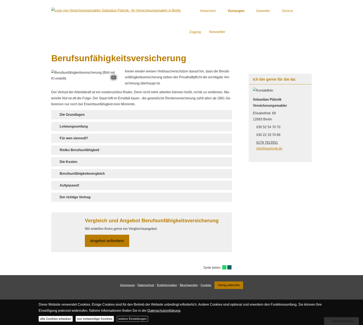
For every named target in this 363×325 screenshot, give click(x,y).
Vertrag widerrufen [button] (229, 285)
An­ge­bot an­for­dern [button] (107, 240)
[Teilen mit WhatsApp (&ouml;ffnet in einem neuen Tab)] (224, 267)
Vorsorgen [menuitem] (236, 11)
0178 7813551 (267, 142)
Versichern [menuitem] (208, 11)
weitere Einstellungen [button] (132, 318)
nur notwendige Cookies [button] (94, 318)
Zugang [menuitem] (195, 32)
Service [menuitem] (287, 11)
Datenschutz (146, 285)
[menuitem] (190, 11)
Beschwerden (189, 285)
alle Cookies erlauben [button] (55, 318)
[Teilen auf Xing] (229, 267)
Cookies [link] (206, 285)
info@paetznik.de (269, 148)
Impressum (127, 285)
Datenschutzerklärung (163, 310)
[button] (72, 114)
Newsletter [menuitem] (217, 32)
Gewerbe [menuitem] (263, 11)
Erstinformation (167, 285)
